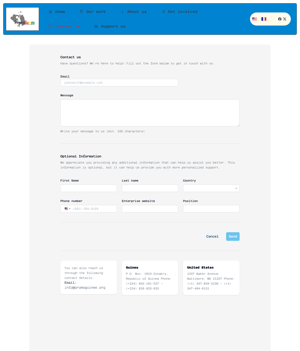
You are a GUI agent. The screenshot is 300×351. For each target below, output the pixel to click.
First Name (69, 180)
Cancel (212, 236)
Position (190, 201)
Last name (130, 180)
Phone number (71, 201)
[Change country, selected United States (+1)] (67, 208)
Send (233, 236)
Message (66, 95)
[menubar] (143, 19)
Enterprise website (138, 201)
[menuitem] (55, 11)
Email (65, 76)
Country (189, 180)
